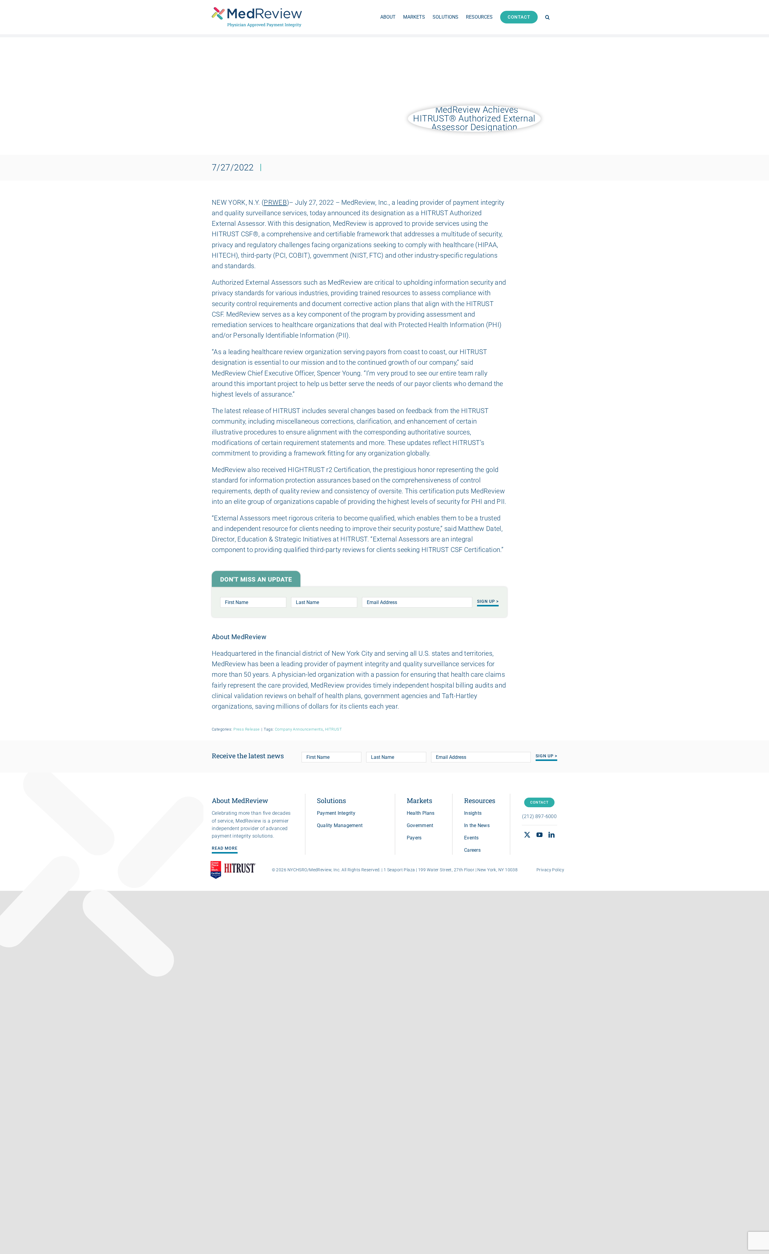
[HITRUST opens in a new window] (240, 870)
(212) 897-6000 (539, 816)
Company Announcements (299, 729)
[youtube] (539, 835)
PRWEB (275, 202)
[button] (547, 17)
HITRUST (333, 729)
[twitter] (527, 835)
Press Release (246, 729)
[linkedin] (552, 835)
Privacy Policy (550, 869)
